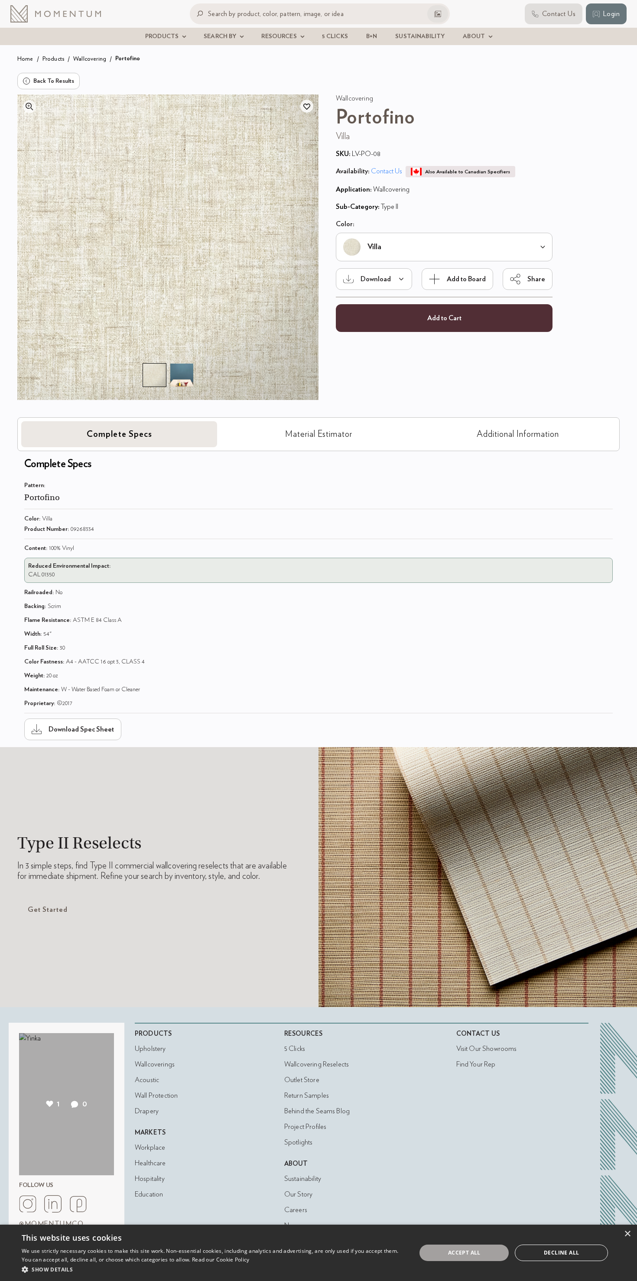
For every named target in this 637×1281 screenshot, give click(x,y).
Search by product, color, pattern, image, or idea (276, 14)
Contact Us (386, 171)
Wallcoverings (155, 1064)
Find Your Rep (476, 1064)
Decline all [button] (561, 1252)
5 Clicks (294, 1048)
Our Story (298, 1194)
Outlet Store (301, 1079)
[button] (213, 1269)
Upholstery (150, 1048)
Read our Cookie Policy (221, 1259)
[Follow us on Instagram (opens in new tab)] (27, 1204)
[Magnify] (29, 107)
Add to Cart (444, 318)
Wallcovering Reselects (316, 1064)
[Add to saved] (306, 106)
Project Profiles (305, 1126)
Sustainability (302, 1178)
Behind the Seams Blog (317, 1111)
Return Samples (306, 1095)
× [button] (627, 1234)
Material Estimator (318, 434)
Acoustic (147, 1079)
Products (53, 58)
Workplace (150, 1147)
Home (25, 58)
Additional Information (518, 434)
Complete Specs (119, 434)
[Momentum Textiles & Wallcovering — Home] (62, 14)
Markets (150, 1132)
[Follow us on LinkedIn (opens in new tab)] (53, 1204)
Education (149, 1194)
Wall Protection (156, 1095)
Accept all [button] (464, 1252)
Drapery (147, 1111)
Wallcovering (89, 58)
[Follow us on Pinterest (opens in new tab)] (78, 1204)
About (296, 1164)
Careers (295, 1209)
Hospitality (150, 1178)
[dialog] (318, 1253)
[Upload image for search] (437, 14)
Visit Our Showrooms (486, 1048)
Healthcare (150, 1163)
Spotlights (298, 1142)
